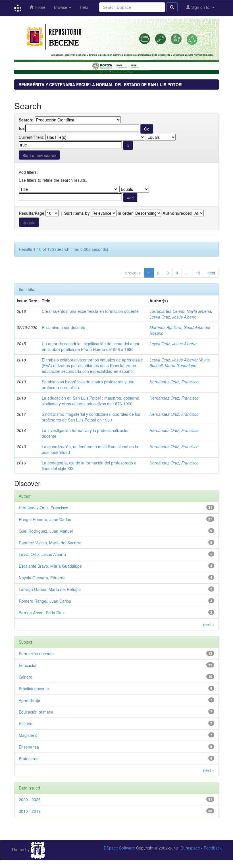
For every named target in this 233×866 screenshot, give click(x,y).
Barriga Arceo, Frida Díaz (42, 612)
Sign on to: (201, 7)
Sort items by (77, 213)
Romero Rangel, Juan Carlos (45, 601)
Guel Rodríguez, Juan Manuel (46, 531)
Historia (25, 723)
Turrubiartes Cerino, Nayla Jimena (180, 311)
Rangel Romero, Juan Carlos (45, 519)
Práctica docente (34, 688)
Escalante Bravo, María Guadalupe (50, 566)
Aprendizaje (29, 700)
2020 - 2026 (30, 799)
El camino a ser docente (63, 327)
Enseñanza (29, 747)
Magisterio (28, 735)
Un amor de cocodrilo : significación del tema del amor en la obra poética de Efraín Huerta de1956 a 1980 (91, 346)
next (211, 273)
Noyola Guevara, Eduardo (42, 577)
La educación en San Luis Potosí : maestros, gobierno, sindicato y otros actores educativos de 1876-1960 (91, 400)
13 (198, 273)
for (21, 128)
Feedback (213, 848)
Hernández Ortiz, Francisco (174, 382)
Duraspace (190, 848)
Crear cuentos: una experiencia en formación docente (90, 311)
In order (125, 213)
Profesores (28, 758)
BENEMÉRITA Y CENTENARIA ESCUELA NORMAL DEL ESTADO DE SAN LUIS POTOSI (100, 84)
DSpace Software (119, 848)
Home (39, 7)
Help (84, 7)
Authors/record (177, 213)
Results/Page (31, 213)
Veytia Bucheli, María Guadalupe (179, 362)
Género (25, 677)
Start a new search (39, 155)
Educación (28, 665)
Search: (26, 120)
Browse (61, 7)
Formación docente (36, 653)
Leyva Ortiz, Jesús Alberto (173, 317)
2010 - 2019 (30, 811)
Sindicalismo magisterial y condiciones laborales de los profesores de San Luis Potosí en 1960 (91, 417)
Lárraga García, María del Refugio (50, 589)
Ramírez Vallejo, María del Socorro (50, 542)
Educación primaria (36, 712)
